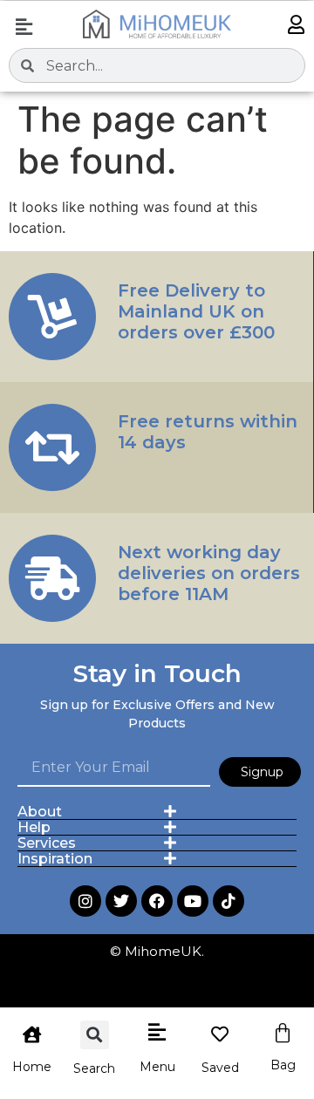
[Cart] (282, 1033)
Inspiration (54, 858)
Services (46, 843)
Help (34, 827)
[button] (23, 26)
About (39, 811)
